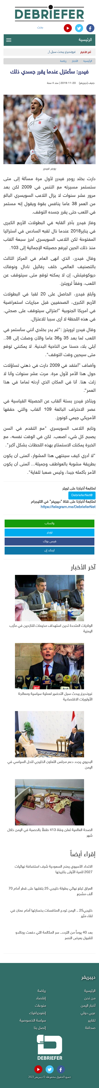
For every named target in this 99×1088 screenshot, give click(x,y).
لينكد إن (49, 550)
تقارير (92, 1021)
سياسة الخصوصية (33, 1021)
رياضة (63, 61)
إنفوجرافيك (37, 1013)
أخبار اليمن (88, 1006)
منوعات (40, 1006)
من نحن (90, 998)
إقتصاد (41, 998)
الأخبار (75, 61)
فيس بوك (49, 541)
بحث (40, 27)
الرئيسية (85, 40)
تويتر (49, 532)
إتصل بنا (40, 1028)
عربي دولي (88, 1013)
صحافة (90, 1028)
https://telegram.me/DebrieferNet (68, 507)
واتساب (49, 523)
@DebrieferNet (82, 495)
